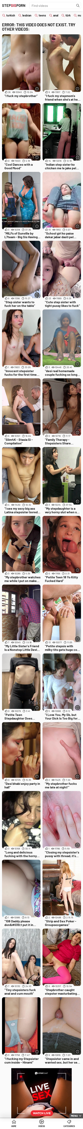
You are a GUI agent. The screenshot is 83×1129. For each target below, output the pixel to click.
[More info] (36, 88)
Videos (41, 1126)
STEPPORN (13, 5)
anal (55, 15)
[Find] (78, 6)
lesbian (26, 15)
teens (42, 15)
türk (68, 15)
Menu (74, 1115)
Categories (69, 1126)
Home (13, 1126)
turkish (10, 15)
